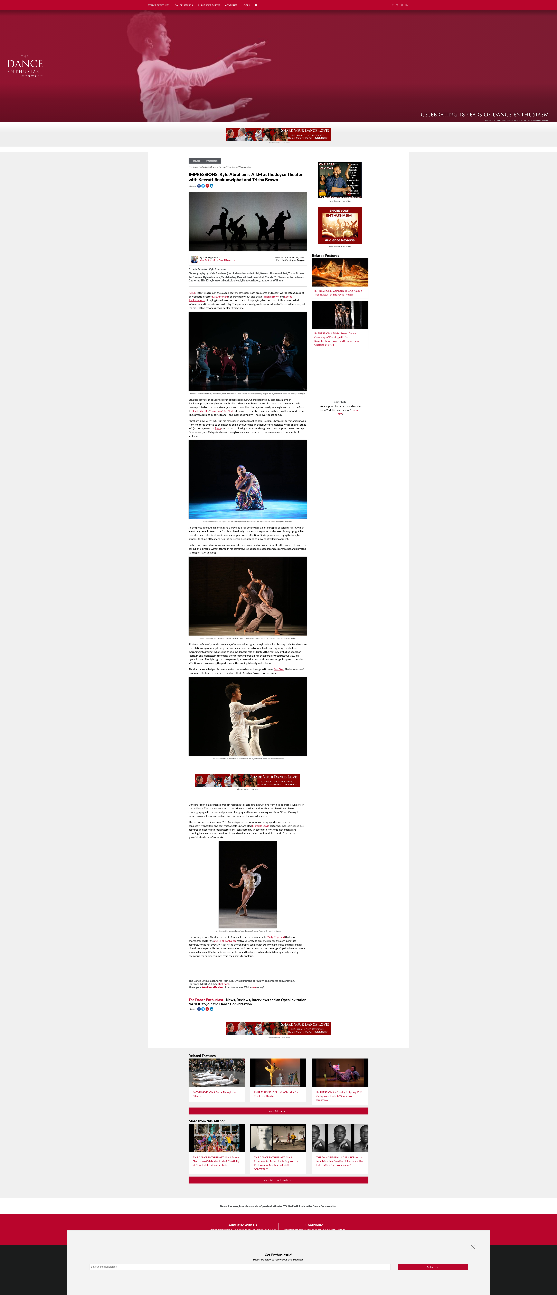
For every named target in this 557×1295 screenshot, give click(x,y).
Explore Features (158, 5)
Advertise (231, 5)
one (254, 987)
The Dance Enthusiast (206, 1000)
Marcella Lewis (260, 825)
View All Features (278, 1111)
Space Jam (216, 411)
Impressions (212, 160)
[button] (254, 5)
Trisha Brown (271, 296)
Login (246, 5)
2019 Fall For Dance (225, 940)
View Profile (205, 260)
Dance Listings (183, 5)
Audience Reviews (209, 5)
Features (195, 160)
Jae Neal (228, 411)
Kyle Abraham (220, 296)
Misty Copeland (276, 937)
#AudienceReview (212, 987)
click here (223, 984)
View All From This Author (278, 1180)
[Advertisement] (340, 375)
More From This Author (224, 260)
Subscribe (432, 1266)
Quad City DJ (199, 411)
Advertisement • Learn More (278, 143)
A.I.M (192, 292)
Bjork (218, 428)
